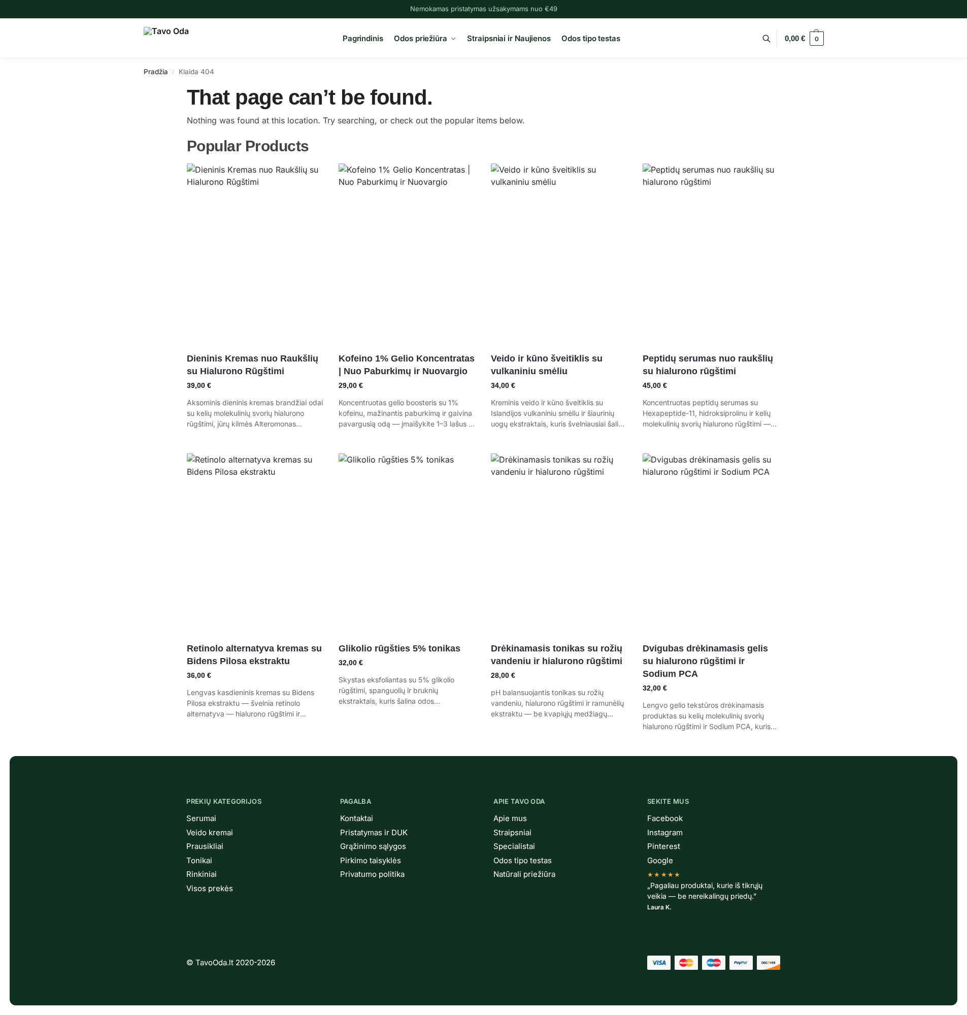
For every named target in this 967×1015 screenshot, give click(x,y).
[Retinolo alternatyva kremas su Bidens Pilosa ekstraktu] (255, 544)
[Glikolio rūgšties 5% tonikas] (407, 544)
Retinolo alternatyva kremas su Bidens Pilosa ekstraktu (254, 654)
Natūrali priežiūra (524, 874)
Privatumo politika (372, 874)
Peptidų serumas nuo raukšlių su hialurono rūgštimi (708, 364)
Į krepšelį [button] (255, 443)
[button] (804, 38)
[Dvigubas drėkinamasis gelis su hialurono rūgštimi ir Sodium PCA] (711, 544)
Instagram (665, 832)
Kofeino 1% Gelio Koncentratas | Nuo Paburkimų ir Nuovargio (407, 364)
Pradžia (156, 72)
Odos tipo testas (522, 860)
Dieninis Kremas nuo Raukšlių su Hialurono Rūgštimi (252, 364)
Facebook (665, 818)
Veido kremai (209, 832)
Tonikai (199, 860)
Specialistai (514, 846)
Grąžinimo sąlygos (373, 846)
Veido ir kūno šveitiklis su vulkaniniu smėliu (547, 364)
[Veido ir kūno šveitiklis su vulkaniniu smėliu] (559, 254)
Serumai (201, 818)
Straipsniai (512, 832)
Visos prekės (209, 888)
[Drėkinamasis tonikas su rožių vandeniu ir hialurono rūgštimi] (559, 544)
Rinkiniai (201, 874)
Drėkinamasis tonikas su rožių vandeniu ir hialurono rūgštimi (556, 654)
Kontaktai (356, 818)
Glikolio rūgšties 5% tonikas (399, 648)
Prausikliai (204, 846)
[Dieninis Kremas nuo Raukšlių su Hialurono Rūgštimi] (255, 254)
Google (660, 860)
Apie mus (510, 818)
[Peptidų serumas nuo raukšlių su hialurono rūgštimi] (711, 254)
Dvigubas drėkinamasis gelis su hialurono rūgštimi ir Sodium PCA (705, 661)
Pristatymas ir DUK (374, 832)
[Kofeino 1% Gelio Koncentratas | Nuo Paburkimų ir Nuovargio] (407, 254)
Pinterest (663, 846)
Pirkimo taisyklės (370, 860)
